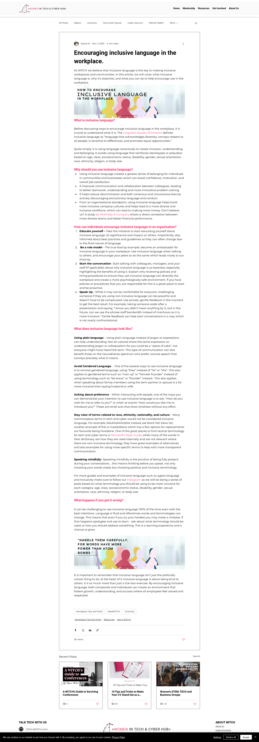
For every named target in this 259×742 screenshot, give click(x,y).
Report (77, 22)
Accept (246, 737)
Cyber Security (135, 22)
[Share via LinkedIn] (90, 630)
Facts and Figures (112, 22)
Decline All (231, 737)
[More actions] (183, 43)
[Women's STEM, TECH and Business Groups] (178, 674)
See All (196, 656)
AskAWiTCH (114, 611)
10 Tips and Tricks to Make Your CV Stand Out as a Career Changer (128, 693)
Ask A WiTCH (124, 619)
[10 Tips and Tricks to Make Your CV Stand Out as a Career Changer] (129, 674)
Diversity (92, 22)
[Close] (255, 737)
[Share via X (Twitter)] (82, 630)
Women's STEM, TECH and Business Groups (176, 693)
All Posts (63, 22)
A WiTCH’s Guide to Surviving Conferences (80, 693)
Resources (109, 619)
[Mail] (21, 729)
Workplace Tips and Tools (89, 611)
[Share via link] (97, 630)
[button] (196, 23)
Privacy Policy (118, 737)
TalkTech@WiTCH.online (37, 729)
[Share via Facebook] (75, 630)
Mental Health (156, 22)
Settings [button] (217, 737)
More (172, 22)
